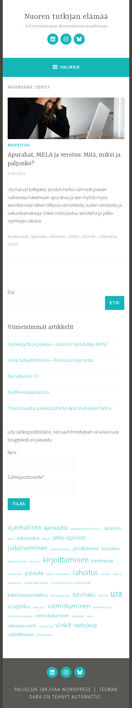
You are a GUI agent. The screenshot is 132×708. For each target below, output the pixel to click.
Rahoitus (19, 145)
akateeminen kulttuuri (86, 529)
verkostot (78, 616)
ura (116, 593)
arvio (11, 539)
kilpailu (35, 561)
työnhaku (83, 594)
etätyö (46, 539)
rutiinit (105, 574)
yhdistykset (44, 635)
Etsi (11, 292)
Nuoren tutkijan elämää (66, 16)
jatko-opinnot (69, 537)
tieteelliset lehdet (36, 583)
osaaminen (15, 574)
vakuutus (108, 236)
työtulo (89, 236)
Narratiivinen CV (23, 376)
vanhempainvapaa (20, 616)
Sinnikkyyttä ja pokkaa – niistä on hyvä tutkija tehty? (58, 344)
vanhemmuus (102, 607)
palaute (34, 573)
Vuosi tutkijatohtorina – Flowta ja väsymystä (50, 360)
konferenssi (102, 561)
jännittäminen (86, 548)
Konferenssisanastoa (28, 392)
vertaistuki (45, 626)
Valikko (70, 67)
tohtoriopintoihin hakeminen (71, 583)
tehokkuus (15, 583)
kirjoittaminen (66, 559)
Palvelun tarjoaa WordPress (52, 689)
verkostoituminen (52, 615)
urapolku (19, 606)
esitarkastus (28, 538)
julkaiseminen (28, 547)
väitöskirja (85, 625)
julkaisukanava (60, 549)
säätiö (74, 236)
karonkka (111, 548)
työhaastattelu (60, 596)
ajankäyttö (56, 527)
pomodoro (63, 574)
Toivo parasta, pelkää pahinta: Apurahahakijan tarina (59, 408)
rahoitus (57, 236)
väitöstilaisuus (21, 634)
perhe (50, 574)
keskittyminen (17, 561)
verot (13, 244)
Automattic (86, 697)
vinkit (63, 625)
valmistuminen (69, 606)
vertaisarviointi (22, 625)
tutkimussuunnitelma (28, 595)
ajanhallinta (24, 527)
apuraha (39, 236)
